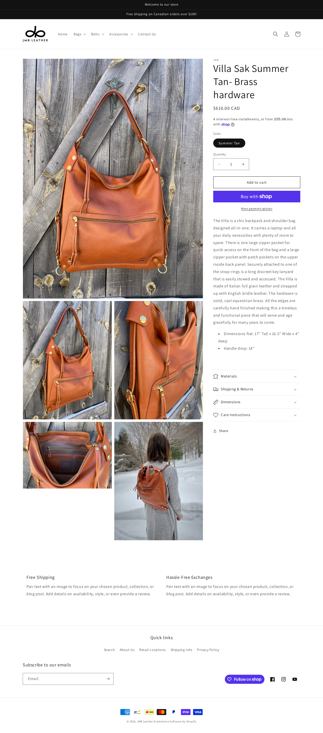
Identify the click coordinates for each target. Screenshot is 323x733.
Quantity (219, 154)
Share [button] (223, 430)
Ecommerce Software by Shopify (175, 721)
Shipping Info (182, 649)
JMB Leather (145, 721)
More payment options (256, 208)
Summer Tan (229, 143)
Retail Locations (152, 649)
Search (109, 649)
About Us (127, 649)
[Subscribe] (107, 679)
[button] (79, 34)
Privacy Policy (208, 649)
